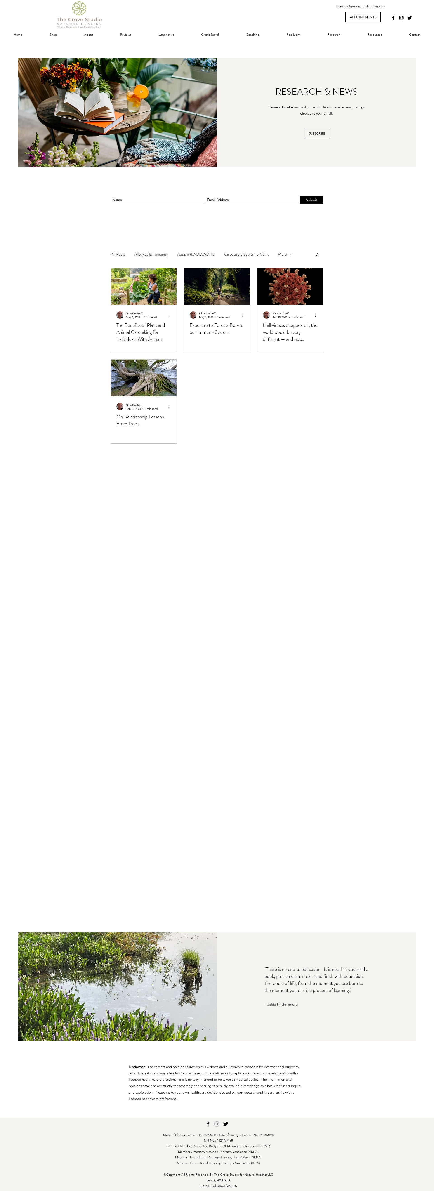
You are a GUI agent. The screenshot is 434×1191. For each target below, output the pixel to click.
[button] (317, 255)
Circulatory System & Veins (246, 254)
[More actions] (170, 315)
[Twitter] (410, 18)
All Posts (118, 254)
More (282, 254)
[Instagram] (401, 18)
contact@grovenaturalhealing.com (361, 6)
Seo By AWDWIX (218, 1180)
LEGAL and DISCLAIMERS (218, 1186)
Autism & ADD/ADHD (196, 254)
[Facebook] (393, 18)
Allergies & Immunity (151, 254)
